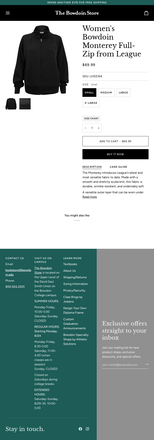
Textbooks (70, 264)
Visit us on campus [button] (43, 260)
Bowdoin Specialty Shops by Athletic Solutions (75, 339)
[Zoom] (12, 89)
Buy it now (115, 154)
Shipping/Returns (75, 277)
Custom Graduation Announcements (74, 323)
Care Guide (118, 166)
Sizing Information (75, 284)
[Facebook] (80, 429)
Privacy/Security (74, 290)
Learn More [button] (72, 258)
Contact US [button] (14, 258)
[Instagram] (87, 429)
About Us (69, 270)
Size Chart (91, 118)
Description (92, 166)
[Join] (145, 364)
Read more (89, 197)
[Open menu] (11, 13)
